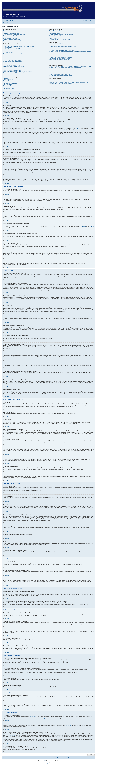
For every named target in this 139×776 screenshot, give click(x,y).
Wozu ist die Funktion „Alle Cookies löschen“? (12, 40)
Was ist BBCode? (6, 78)
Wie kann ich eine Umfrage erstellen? (10, 62)
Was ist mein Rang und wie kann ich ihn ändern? (12, 53)
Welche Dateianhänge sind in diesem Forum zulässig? (60, 74)
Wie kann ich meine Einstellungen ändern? (11, 44)
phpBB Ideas (68, 725)
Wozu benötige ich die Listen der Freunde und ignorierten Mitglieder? (62, 50)
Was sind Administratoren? (54, 30)
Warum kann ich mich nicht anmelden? (10, 35)
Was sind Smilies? (6, 80)
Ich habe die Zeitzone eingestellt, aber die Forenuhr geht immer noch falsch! (18, 48)
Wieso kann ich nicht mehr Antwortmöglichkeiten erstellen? (14, 64)
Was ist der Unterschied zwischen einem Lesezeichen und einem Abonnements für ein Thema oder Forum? (70, 66)
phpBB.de (92, 226)
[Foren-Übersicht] (44, 8)
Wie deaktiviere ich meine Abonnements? (57, 70)
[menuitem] (11, 20)
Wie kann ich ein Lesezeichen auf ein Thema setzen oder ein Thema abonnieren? (65, 67)
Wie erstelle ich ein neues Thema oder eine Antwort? (13, 59)
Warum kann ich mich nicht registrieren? (11, 33)
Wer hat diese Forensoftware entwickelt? (57, 79)
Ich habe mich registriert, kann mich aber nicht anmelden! (14, 34)
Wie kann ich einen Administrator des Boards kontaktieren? (60, 83)
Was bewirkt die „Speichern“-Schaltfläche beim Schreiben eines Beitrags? (17, 71)
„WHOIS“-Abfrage (11, 735)
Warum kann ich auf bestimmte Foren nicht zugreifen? (13, 66)
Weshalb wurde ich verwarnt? (9, 69)
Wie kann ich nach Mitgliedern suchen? (57, 60)
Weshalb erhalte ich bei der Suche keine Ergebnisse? (59, 58)
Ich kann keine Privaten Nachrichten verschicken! (59, 43)
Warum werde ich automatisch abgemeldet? (11, 39)
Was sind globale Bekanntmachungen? (10, 83)
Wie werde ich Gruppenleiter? (55, 35)
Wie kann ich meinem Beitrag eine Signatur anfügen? (13, 61)
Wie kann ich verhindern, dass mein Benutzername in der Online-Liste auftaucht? (19, 46)
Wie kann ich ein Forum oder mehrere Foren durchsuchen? (61, 57)
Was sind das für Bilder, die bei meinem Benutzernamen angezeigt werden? (17, 51)
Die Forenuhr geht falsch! (8, 47)
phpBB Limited (82, 226)
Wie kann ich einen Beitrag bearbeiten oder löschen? (13, 60)
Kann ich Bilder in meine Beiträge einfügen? (11, 82)
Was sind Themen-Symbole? (8, 88)
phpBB (44, 760)
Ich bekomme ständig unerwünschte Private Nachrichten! (60, 44)
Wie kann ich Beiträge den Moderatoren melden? (12, 70)
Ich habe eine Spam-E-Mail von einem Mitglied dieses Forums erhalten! (63, 46)
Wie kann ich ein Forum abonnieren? (56, 68)
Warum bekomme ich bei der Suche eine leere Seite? (59, 59)
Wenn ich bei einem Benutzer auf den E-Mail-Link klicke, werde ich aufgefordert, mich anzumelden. (22, 54)
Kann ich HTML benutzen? (8, 79)
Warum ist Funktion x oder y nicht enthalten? (58, 81)
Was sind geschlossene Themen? (9, 86)
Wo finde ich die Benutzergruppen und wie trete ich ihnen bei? (61, 34)
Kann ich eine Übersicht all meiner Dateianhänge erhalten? (60, 75)
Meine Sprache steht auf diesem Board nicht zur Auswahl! (14, 49)
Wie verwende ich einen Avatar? (9, 52)
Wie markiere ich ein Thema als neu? (10, 74)
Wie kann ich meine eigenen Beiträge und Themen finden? (60, 62)
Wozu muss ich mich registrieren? (9, 30)
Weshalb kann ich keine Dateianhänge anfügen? (12, 67)
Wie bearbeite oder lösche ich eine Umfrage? (12, 65)
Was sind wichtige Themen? (8, 85)
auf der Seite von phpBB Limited (44, 718)
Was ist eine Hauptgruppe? (54, 38)
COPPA (78, 128)
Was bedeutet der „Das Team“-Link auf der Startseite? (60, 39)
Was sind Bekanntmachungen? (9, 84)
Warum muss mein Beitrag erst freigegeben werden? (13, 72)
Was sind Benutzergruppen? (55, 33)
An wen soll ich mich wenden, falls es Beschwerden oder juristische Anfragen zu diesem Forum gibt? (69, 82)
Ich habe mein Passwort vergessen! (10, 38)
